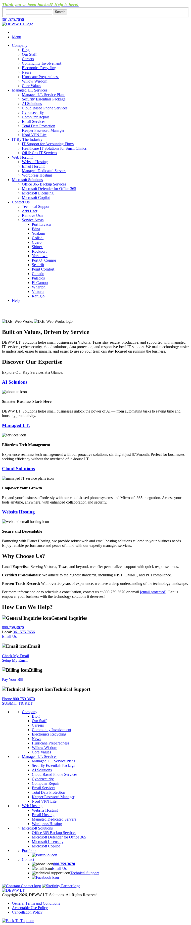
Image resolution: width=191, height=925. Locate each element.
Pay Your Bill (12, 679)
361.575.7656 (13, 19)
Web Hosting (22, 157)
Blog (26, 50)
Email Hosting (33, 166)
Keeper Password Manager (43, 130)
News (26, 72)
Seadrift (38, 265)
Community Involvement (41, 63)
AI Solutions (32, 103)
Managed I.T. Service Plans (43, 94)
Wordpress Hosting (37, 175)
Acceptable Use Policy (30, 908)
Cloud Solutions (18, 468)
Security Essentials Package (43, 99)
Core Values (31, 86)
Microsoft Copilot (36, 197)
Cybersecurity (33, 112)
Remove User (33, 215)
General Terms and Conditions (36, 903)
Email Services (33, 121)
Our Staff (29, 54)
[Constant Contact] (21, 886)
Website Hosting (35, 162)
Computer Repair (35, 117)
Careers (28, 59)
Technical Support (36, 206)
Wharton (39, 287)
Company (19, 45)
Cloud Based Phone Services (44, 108)
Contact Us (21, 202)
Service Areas (33, 220)
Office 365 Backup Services (44, 184)
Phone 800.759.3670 (18, 699)
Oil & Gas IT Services (39, 153)
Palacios (38, 278)
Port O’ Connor (44, 260)
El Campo (40, 282)
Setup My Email (15, 660)
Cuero (37, 242)
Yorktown (40, 256)
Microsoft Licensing (37, 193)
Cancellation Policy (27, 912)
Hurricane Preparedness (40, 77)
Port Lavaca (41, 224)
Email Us (9, 636)
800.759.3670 (13, 627)
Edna (36, 229)
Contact (28, 859)
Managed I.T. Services (29, 90)
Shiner (37, 247)
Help (16, 300)
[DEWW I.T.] (17, 24)
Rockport (39, 251)
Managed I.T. (16, 425)
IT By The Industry (27, 139)
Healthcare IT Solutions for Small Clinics (54, 148)
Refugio (38, 296)
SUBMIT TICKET (17, 703)
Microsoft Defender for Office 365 (49, 188)
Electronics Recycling (39, 68)
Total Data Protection (38, 126)
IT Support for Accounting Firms (48, 144)
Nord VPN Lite (34, 135)
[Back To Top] (18, 921)
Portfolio (29, 850)
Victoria (38, 291)
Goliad (38, 238)
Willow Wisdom (34, 81)
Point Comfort (43, 269)
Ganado (38, 274)
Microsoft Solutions (27, 180)
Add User (29, 211)
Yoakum (38, 233)
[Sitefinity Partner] (61, 886)
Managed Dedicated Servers (44, 171)
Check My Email (15, 656)
